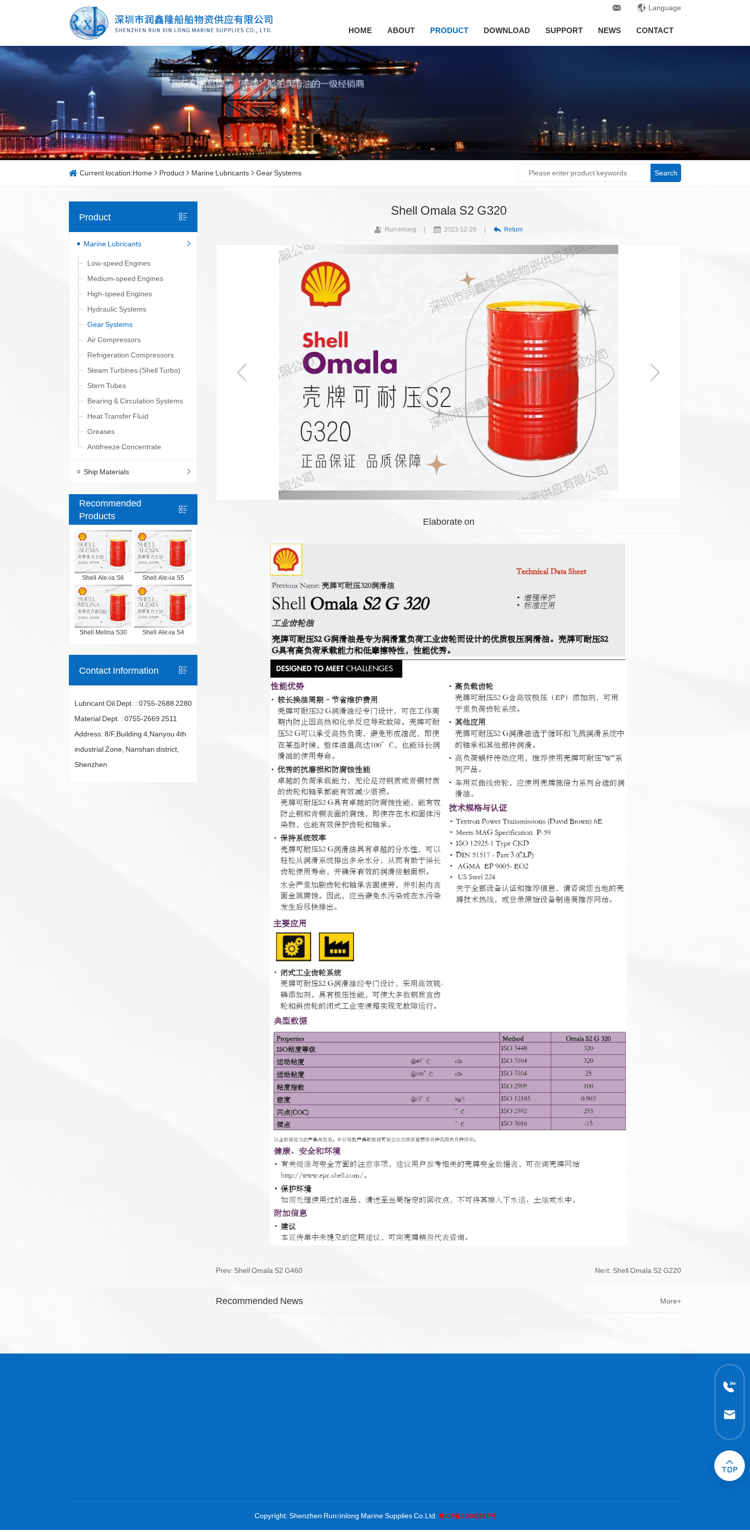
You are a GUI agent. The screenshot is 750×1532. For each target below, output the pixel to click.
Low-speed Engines (119, 263)
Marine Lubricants (220, 173)
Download (507, 30)
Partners (82, 1483)
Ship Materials (106, 472)
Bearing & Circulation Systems (135, 401)
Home (360, 30)
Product (449, 30)
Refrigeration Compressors (130, 355)
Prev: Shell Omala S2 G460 (259, 1270)
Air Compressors (114, 340)
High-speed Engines (119, 294)
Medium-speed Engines (125, 278)
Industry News (437, 1468)
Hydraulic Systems (116, 309)
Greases (101, 431)
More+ (670, 1301)
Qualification (89, 1468)
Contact (654, 30)
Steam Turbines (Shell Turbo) (134, 370)
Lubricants (352, 1452)
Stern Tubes (106, 385)
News (609, 30)
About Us (83, 1452)
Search (666, 173)
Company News (439, 1452)
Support (564, 30)
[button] (242, 372)
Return (513, 229)
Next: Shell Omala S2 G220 (638, 1270)
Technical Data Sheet (268, 1452)
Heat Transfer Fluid (117, 416)
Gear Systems (279, 173)
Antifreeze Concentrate (124, 447)
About (401, 30)
